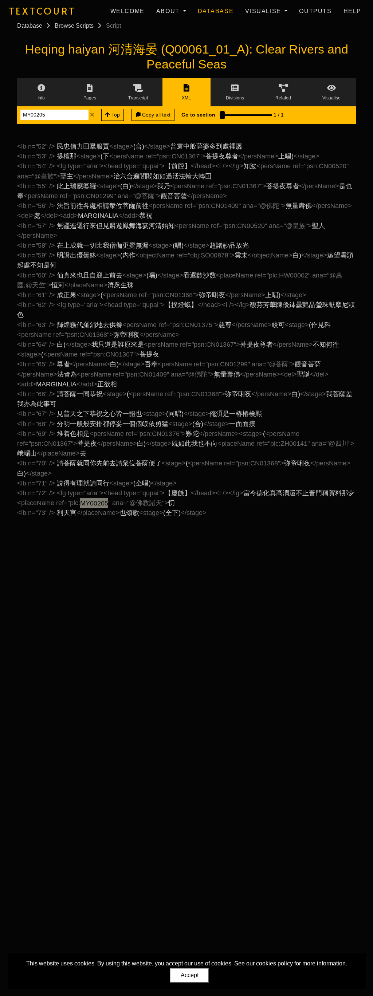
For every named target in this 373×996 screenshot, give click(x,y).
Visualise (264, 11)
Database (216, 11)
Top (115, 115)
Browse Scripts (74, 26)
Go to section (198, 115)
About (169, 11)
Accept (190, 975)
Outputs (315, 11)
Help (352, 11)
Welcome (127, 11)
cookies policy (274, 963)
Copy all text (155, 115)
